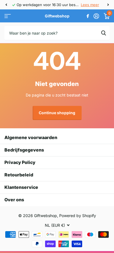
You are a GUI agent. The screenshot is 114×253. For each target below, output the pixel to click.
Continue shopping (57, 112)
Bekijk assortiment (7, 16)
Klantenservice (21, 187)
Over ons (14, 199)
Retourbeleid (18, 175)
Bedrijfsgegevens (24, 150)
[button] (6, 4)
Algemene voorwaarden (30, 137)
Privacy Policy (19, 162)
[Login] (96, 16)
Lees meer (90, 4)
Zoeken (103, 33)
